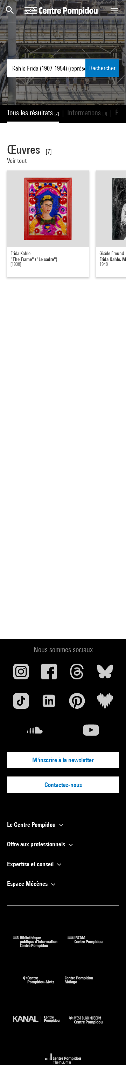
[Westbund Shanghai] (91, 1025)
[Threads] (77, 674)
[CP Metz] (44, 985)
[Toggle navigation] (114, 11)
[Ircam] (90, 945)
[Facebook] (49, 674)
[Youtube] (91, 732)
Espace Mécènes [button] (28, 883)
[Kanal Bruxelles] (41, 1025)
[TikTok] (21, 703)
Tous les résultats (33, 112)
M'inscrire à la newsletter (63, 760)
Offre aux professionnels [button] (36, 844)
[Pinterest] (77, 703)
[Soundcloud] (35, 732)
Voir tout (17, 160)
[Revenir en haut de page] (109, 1048)
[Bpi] (40, 945)
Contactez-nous (63, 784)
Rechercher (102, 68)
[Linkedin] (49, 703)
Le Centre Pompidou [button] (32, 824)
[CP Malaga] (84, 985)
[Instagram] (21, 674)
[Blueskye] (105, 674)
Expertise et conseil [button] (31, 864)
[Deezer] (105, 703)
